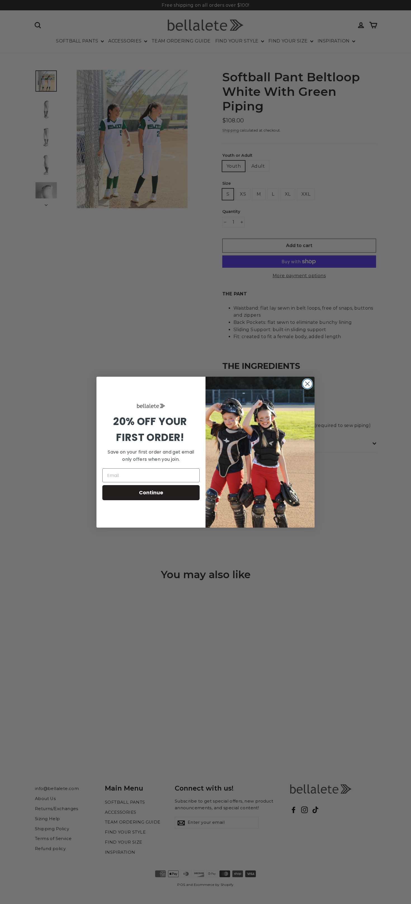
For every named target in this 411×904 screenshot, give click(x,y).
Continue (151, 492)
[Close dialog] (307, 384)
